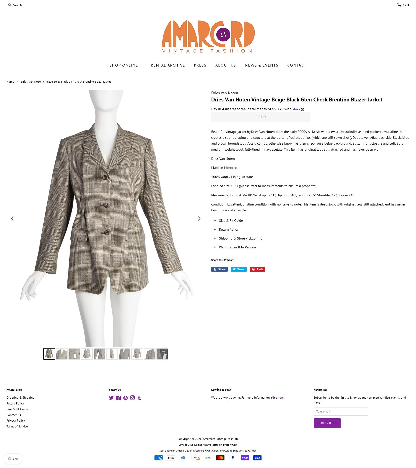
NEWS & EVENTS (261, 65)
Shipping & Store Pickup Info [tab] (241, 238)
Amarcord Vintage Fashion (220, 439)
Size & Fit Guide (17, 409)
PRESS (200, 65)
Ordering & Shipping (20, 398)
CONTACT (297, 65)
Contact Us (13, 415)
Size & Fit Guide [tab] (231, 220)
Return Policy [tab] (228, 229)
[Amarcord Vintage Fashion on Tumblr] (139, 399)
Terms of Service (17, 426)
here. (281, 398)
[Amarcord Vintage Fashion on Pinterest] (125, 399)
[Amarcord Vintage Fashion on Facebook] (118, 399)
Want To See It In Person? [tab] (237, 247)
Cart (406, 5)
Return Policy (15, 403)
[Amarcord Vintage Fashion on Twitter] (111, 399)
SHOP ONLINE (124, 65)
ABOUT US (225, 65)
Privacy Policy (15, 420)
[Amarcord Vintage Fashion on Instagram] (132, 399)
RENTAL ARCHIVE (168, 65)
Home (10, 82)
